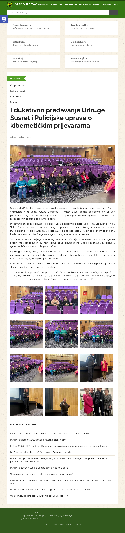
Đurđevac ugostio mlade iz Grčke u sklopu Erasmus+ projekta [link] (40, 452)
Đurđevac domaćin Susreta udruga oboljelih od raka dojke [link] (39, 468)
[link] (4, 19)
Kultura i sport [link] (56, 4)
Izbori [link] (115, 4)
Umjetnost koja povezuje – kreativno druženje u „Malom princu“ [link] (41, 474)
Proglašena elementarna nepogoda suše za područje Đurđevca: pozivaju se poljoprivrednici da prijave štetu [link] (61, 482)
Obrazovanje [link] (85, 4)
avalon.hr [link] (62, 527)
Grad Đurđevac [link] (22, 5)
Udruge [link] (14, 102)
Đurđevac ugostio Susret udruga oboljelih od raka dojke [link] (38, 440)
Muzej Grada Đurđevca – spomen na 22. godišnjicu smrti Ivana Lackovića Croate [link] (50, 489)
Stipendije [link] (106, 4)
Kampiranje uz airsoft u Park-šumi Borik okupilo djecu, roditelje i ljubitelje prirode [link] (50, 433)
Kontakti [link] (96, 4)
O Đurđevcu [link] (43, 4)
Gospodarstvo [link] (71, 4)
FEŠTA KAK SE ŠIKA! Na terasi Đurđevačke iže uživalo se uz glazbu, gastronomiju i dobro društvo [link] (58, 446)
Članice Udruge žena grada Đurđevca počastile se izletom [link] (39, 496)
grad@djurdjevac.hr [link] (30, 518)
